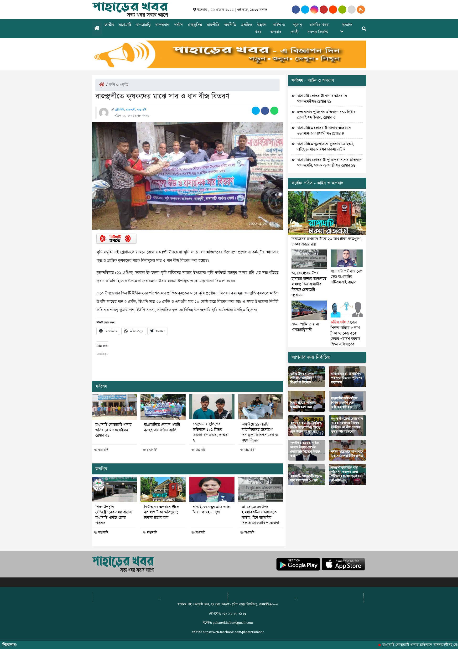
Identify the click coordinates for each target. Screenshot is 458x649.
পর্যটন (178, 25)
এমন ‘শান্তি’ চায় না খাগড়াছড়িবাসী (305, 327)
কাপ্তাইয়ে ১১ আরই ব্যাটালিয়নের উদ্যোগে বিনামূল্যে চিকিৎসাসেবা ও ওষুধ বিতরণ (260, 432)
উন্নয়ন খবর (260, 28)
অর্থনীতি (230, 25)
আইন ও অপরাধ (278, 28)
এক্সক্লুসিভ (194, 25)
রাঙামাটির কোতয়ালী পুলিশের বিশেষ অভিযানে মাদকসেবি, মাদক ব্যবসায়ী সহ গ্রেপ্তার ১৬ (329, 162)
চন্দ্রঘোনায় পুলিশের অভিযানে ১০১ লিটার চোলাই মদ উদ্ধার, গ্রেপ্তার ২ (210, 432)
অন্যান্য (347, 25)
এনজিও (246, 25)
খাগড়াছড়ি (143, 25)
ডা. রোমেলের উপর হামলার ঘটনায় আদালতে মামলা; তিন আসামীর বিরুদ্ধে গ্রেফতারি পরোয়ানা (260, 515)
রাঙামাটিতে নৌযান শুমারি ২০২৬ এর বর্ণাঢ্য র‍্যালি (162, 427)
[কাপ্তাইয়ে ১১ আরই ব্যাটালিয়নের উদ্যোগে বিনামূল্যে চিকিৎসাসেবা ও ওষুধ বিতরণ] (260, 407)
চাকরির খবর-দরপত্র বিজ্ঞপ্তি (318, 28)
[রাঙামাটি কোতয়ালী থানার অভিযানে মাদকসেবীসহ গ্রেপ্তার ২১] (114, 407)
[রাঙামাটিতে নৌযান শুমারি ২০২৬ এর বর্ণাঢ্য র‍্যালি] (163, 407)
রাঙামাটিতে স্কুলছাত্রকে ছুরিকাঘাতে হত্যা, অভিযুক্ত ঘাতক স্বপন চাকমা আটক (325, 146)
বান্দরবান (162, 25)
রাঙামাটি (125, 25)
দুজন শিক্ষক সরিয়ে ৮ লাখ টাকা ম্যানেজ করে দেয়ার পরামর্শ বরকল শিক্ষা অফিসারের (345, 333)
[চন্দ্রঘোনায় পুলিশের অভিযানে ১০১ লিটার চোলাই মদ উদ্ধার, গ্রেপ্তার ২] (211, 407)
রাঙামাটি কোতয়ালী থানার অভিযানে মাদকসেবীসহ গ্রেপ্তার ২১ (113, 430)
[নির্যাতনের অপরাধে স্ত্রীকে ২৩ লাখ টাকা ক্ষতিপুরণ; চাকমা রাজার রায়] (163, 489)
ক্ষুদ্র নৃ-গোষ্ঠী (297, 28)
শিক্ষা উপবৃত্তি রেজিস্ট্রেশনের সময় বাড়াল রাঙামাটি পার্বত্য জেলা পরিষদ (113, 515)
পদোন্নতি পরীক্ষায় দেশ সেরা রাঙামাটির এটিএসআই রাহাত (346, 277)
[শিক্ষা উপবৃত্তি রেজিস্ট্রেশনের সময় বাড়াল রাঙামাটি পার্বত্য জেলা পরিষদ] (114, 489)
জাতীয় (109, 25)
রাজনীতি (213, 25)
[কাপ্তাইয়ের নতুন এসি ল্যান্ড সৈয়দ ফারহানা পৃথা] (211, 489)
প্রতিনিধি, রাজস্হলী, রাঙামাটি (130, 110)
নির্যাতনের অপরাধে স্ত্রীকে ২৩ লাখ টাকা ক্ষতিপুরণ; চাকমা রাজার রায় (161, 512)
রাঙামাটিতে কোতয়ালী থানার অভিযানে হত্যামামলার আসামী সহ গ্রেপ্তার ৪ (324, 130)
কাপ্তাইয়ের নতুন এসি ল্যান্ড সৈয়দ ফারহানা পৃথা (211, 509)
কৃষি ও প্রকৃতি (118, 85)
